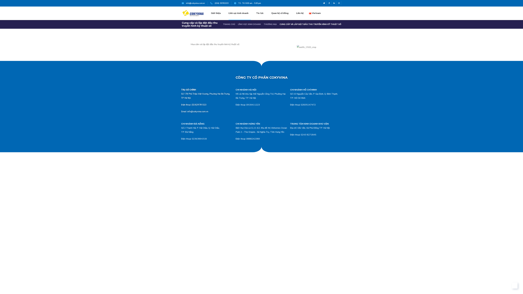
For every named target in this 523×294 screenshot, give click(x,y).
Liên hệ (300, 13)
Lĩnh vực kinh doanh (238, 13)
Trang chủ (229, 24)
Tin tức (260, 13)
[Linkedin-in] (334, 3)
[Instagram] (339, 3)
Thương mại (270, 24)
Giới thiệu (216, 13)
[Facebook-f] (329, 3)
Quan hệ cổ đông (279, 13)
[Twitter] (324, 3)
